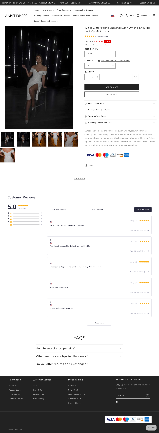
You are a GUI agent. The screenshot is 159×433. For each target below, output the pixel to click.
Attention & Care (75, 399)
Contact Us (37, 390)
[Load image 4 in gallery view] (55, 139)
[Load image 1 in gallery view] (7, 139)
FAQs (35, 385)
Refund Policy (38, 399)
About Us (13, 385)
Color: (91, 49)
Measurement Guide (76, 394)
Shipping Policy (39, 394)
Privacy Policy (14, 394)
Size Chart (72, 385)
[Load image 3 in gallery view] (39, 139)
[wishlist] (136, 77)
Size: (107, 61)
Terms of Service (16, 399)
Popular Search (15, 390)
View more (79, 178)
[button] (63, 10)
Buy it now (112, 94)
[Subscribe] (147, 396)
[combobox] (97, 209)
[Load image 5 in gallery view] (71, 139)
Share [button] (91, 165)
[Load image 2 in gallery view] (23, 139)
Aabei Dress (18, 429)
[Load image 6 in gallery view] (7, 155)
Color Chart (73, 390)
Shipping (87, 45)
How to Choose (74, 403)
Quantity (89, 72)
